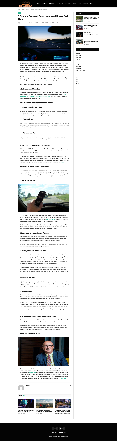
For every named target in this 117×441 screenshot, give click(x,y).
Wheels (77, 83)
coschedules (63, 378)
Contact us (54, 432)
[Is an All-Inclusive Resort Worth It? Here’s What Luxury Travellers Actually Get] (79, 19)
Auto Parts (44, 3)
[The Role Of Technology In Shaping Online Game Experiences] (26, 403)
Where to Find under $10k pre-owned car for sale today (90, 26)
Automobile (52, 3)
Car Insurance (68, 3)
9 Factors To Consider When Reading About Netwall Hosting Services (91, 41)
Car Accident (60, 3)
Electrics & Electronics (80, 70)
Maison (23, 22)
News (77, 77)
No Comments (48, 22)
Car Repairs (85, 3)
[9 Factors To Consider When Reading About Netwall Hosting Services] (79, 41)
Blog (19, 12)
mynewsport (23, 129)
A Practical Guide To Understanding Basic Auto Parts (91, 33)
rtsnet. (62, 162)
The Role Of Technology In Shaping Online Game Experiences (26, 410)
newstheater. (32, 372)
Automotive (78, 57)
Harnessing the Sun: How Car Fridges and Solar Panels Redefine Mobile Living (44, 411)
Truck (79, 3)
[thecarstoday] (25, 3)
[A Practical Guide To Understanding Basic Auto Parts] (79, 34)
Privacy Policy (62, 432)
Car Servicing (78, 66)
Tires (74, 3)
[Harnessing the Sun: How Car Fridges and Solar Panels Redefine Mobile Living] (44, 403)
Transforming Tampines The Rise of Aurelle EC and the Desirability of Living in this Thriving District (62, 411)
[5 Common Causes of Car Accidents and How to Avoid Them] (44, 43)
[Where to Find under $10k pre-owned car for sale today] (79, 27)
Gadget (77, 72)
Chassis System (79, 68)
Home (38, 3)
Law (91, 3)
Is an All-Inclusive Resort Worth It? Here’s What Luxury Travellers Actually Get (91, 19)
